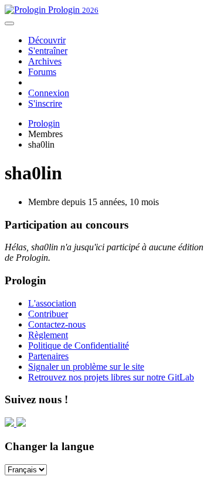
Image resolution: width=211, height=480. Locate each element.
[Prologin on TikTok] (21, 423)
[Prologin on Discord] (10, 423)
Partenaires (48, 356)
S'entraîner (47, 51)
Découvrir (47, 40)
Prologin (72, 10)
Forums (42, 72)
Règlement (48, 335)
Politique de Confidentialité (78, 345)
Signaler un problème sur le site (86, 367)
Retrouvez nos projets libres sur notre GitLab (111, 377)
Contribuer (48, 314)
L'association (52, 303)
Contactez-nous (57, 324)
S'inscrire (45, 103)
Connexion (48, 93)
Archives (45, 61)
